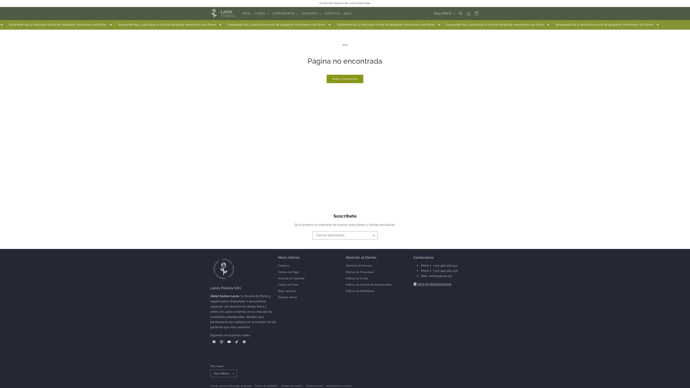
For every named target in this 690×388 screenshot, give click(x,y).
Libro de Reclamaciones (434, 284)
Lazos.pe (223, 386)
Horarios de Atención (291, 278)
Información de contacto (339, 386)
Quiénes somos (287, 297)
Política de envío (314, 386)
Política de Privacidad (360, 272)
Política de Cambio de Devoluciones (369, 284)
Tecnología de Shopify (240, 386)
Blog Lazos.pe (287, 291)
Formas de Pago (288, 272)
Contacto (284, 265)
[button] (261, 13)
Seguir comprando (345, 78)
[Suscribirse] (373, 235)
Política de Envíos (357, 278)
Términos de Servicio (359, 265)
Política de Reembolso (360, 291)
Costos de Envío (288, 284)
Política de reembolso (266, 386)
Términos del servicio (292, 386)
